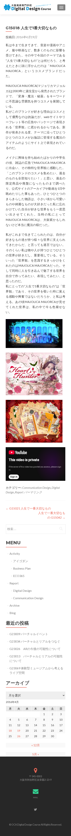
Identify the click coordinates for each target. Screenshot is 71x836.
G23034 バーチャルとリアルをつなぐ (34, 641)
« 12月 (35, 745)
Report (19, 492)
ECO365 (18, 576)
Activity (14, 553)
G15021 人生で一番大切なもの (28, 508)
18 (10, 730)
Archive (14, 605)
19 (18, 730)
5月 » (35, 754)
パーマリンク (33, 492)
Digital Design (22, 590)
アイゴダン (20, 561)
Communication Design (36, 487)
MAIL (35, 797)
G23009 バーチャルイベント (28, 634)
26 (18, 736)
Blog (12, 613)
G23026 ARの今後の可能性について (35, 649)
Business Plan (22, 568)
